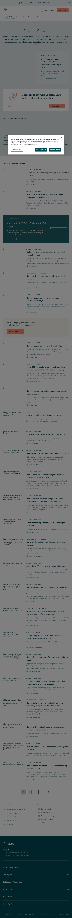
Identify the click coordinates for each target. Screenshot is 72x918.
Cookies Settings (17, 149)
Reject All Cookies (41, 149)
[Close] (61, 137)
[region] (36, 145)
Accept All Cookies (55, 149)
